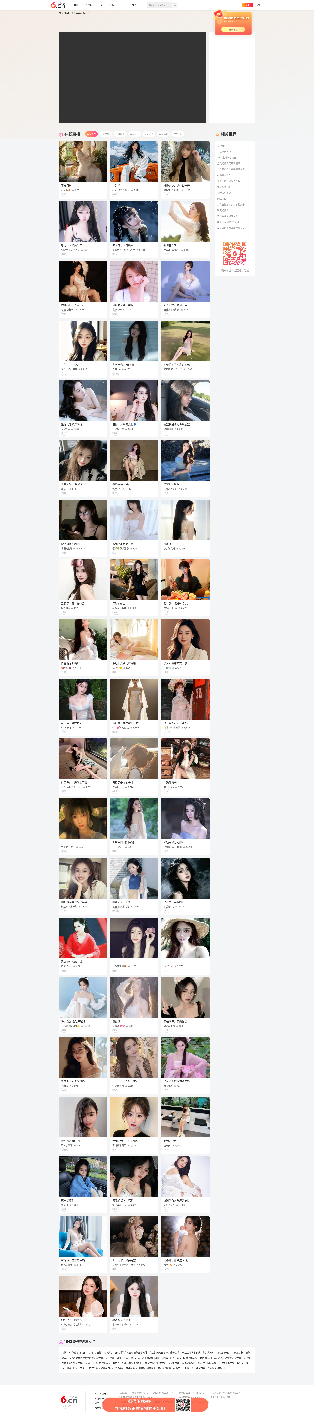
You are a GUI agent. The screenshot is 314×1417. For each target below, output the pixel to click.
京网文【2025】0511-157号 (191, 1392)
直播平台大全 (224, 151)
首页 (76, 5)
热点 (66, 13)
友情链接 (99, 1398)
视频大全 (221, 145)
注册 (259, 4)
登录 (247, 4)
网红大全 (221, 198)
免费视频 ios (223, 186)
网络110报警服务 (126, 1401)
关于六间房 (100, 1394)
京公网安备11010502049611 (192, 1397)
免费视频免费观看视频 (228, 163)
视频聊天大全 (224, 175)
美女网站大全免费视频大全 (231, 169)
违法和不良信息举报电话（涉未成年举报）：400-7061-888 (144, 1406)
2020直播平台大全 (226, 157)
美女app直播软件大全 (228, 222)
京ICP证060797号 (140, 1392)
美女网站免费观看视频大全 (231, 228)
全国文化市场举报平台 (163, 1401)
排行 (101, 5)
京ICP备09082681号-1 (163, 1392)
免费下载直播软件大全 (228, 181)
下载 (123, 5)
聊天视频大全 (224, 210)
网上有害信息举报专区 (220, 1397)
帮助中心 (99, 1408)
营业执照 (123, 1392)
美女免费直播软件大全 (228, 216)
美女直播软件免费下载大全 (231, 204)
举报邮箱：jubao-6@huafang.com (194, 1401)
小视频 (88, 5)
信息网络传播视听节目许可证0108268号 (136, 1397)
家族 (134, 5)
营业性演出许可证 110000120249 (226, 1392)
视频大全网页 (224, 192)
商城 (112, 5)
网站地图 (99, 1403)
